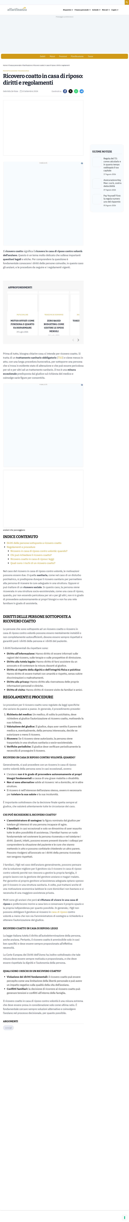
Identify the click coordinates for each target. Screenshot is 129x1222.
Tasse (90, 56)
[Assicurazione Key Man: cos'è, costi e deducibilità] (97, 185)
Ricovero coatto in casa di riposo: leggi (32, 559)
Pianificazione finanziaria (16, 71)
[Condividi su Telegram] (82, 91)
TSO (60, 357)
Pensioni (63, 56)
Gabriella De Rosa (10, 91)
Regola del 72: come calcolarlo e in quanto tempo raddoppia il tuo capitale (112, 164)
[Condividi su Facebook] (65, 91)
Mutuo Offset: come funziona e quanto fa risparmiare (22, 324)
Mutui (52, 56)
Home (5, 65)
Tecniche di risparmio (53, 315)
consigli (8, 1027)
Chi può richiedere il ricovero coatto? (31, 555)
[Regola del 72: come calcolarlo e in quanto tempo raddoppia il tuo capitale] (97, 166)
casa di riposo (59, 912)
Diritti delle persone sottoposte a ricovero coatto (34, 543)
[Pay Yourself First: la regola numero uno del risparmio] (97, 200)
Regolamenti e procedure (21, 547)
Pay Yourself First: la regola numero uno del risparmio (112, 198)
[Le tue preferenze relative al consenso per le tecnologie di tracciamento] (124, 1217)
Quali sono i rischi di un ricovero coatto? (33, 563)
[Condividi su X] (71, 91)
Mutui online (22, 315)
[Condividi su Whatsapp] (76, 91)
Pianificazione (77, 56)
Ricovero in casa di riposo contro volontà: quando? (39, 551)
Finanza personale (15, 65)
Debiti (42, 56)
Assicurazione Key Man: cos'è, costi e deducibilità (112, 183)
